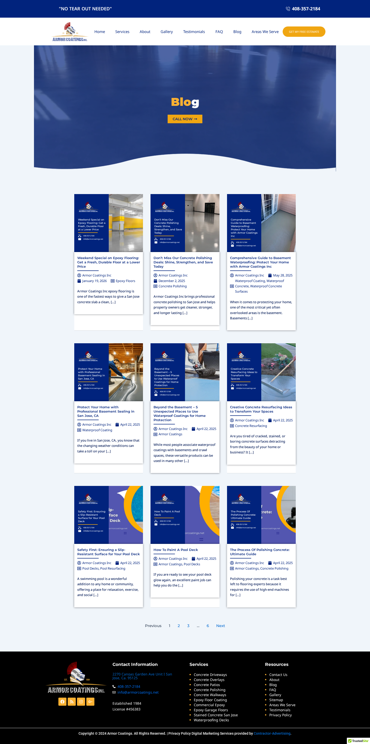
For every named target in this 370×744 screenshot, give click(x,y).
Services (122, 31)
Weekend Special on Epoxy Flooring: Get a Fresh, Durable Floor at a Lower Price (91, 224)
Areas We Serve (265, 31)
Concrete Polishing (173, 286)
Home (99, 31)
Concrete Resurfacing (251, 425)
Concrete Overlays (209, 679)
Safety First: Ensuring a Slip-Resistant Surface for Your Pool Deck (91, 516)
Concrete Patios (207, 684)
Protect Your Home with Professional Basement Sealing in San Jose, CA (91, 373)
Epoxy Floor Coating (210, 699)
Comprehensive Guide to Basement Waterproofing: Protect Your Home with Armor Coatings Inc (244, 228)
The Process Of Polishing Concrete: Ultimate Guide (243, 515)
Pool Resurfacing (112, 568)
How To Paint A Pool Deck (176, 550)
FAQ (219, 31)
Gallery (167, 31)
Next (220, 625)
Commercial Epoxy (209, 704)
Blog (237, 31)
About (145, 31)
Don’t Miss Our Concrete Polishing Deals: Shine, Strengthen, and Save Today (168, 226)
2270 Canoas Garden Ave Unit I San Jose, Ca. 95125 (142, 676)
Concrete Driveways (210, 674)
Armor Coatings (170, 434)
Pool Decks (90, 568)
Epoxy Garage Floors (211, 709)
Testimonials (194, 31)
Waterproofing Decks (211, 720)
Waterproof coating (250, 280)
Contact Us (278, 674)
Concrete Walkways (210, 694)
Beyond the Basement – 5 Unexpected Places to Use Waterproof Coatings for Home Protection (166, 377)
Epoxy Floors (125, 280)
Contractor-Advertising (272, 733)
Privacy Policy (179, 733)
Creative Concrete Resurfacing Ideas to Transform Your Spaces (244, 373)
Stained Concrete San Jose (216, 714)
